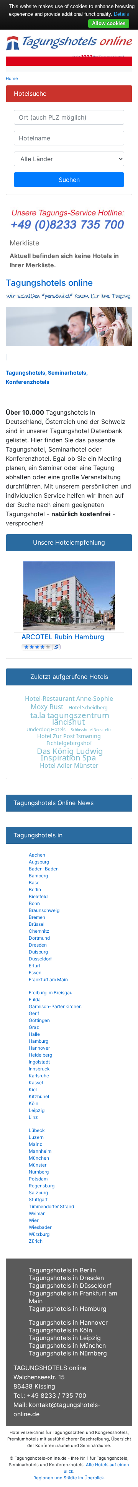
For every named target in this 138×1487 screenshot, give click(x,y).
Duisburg (38, 952)
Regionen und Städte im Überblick (68, 1477)
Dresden (38, 945)
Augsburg (39, 862)
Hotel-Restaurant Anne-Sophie (69, 698)
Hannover (39, 1048)
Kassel (36, 1082)
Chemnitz (39, 931)
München (39, 1158)
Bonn (34, 903)
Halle (34, 1034)
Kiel (33, 1089)
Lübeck (37, 1130)
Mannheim (40, 1151)
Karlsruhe (39, 1076)
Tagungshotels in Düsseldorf (70, 1285)
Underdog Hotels (46, 729)
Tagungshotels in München (67, 1345)
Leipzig (36, 1110)
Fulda (35, 999)
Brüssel (36, 924)
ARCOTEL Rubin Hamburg (62, 637)
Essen (35, 972)
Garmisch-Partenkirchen (55, 1006)
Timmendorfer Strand (51, 1206)
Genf (34, 1013)
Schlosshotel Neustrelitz (91, 729)
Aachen (37, 855)
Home (12, 78)
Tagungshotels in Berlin (62, 1270)
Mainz (35, 1144)
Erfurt (34, 966)
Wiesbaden (41, 1227)
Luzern (36, 1137)
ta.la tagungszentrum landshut (69, 718)
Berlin (35, 889)
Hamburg (38, 1041)
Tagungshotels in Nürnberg (68, 1353)
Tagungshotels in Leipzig (65, 1338)
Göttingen (39, 1020)
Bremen (37, 917)
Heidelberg (40, 1055)
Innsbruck (39, 1069)
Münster (37, 1165)
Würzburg (39, 1234)
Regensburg (41, 1186)
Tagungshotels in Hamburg (68, 1308)
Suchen (69, 179)
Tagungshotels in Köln (60, 1330)
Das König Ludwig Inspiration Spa (70, 754)
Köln (33, 1103)
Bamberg (38, 876)
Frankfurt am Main (48, 979)
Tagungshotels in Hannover (68, 1322)
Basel (35, 882)
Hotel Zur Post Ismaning (69, 736)
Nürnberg (39, 1172)
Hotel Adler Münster (69, 765)
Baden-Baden (44, 869)
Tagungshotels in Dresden (66, 1278)
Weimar (36, 1213)
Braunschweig (44, 910)
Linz (33, 1117)
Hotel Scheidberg (88, 707)
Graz (34, 1027)
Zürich (36, 1241)
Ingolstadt (39, 1062)
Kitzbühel (39, 1096)
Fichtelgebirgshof (69, 743)
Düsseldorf (40, 959)
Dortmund (39, 938)
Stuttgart (38, 1199)
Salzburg (38, 1192)
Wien (34, 1220)
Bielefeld (38, 896)
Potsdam (38, 1179)
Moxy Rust (47, 706)
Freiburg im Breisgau (50, 992)
